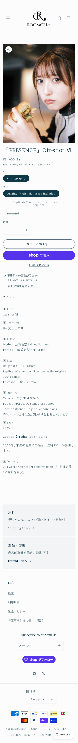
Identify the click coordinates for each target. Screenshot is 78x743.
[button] (8, 18)
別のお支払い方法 (39, 264)
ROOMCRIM (20, 728)
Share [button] (11, 297)
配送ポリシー (31, 735)
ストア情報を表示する (22, 286)
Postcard (14, 214)
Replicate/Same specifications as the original (38, 204)
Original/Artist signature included (31, 193)
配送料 (13, 164)
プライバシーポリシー (60, 728)
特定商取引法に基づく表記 (25, 620)
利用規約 (14, 602)
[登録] (59, 645)
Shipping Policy (19, 528)
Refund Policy (17, 561)
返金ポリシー (17, 611)
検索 (11, 593)
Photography (16, 178)
